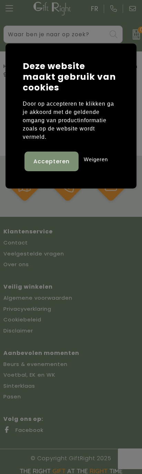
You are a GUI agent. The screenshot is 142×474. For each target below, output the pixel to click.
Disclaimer (18, 330)
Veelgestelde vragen (33, 253)
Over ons (16, 264)
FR (95, 8)
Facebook (28, 430)
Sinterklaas (19, 385)
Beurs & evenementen (35, 364)
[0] (134, 34)
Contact (15, 242)
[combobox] (55, 34)
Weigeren (96, 159)
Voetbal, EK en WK (29, 374)
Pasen (12, 396)
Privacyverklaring (27, 308)
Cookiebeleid (22, 319)
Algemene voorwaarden (37, 297)
